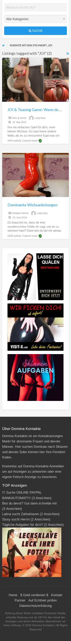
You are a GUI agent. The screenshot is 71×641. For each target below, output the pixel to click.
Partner (20, 600)
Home (13, 595)
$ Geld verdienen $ (34, 595)
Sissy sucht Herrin (16, 519)
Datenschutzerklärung (35, 606)
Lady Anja (40, 118)
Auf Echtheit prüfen (42, 600)
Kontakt (56, 595)
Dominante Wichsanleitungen (32, 205)
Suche (37, 30)
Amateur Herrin (20, 213)
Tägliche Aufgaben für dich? (22, 525)
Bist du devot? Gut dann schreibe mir (29, 503)
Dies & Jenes (19, 118)
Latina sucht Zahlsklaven (20, 514)
